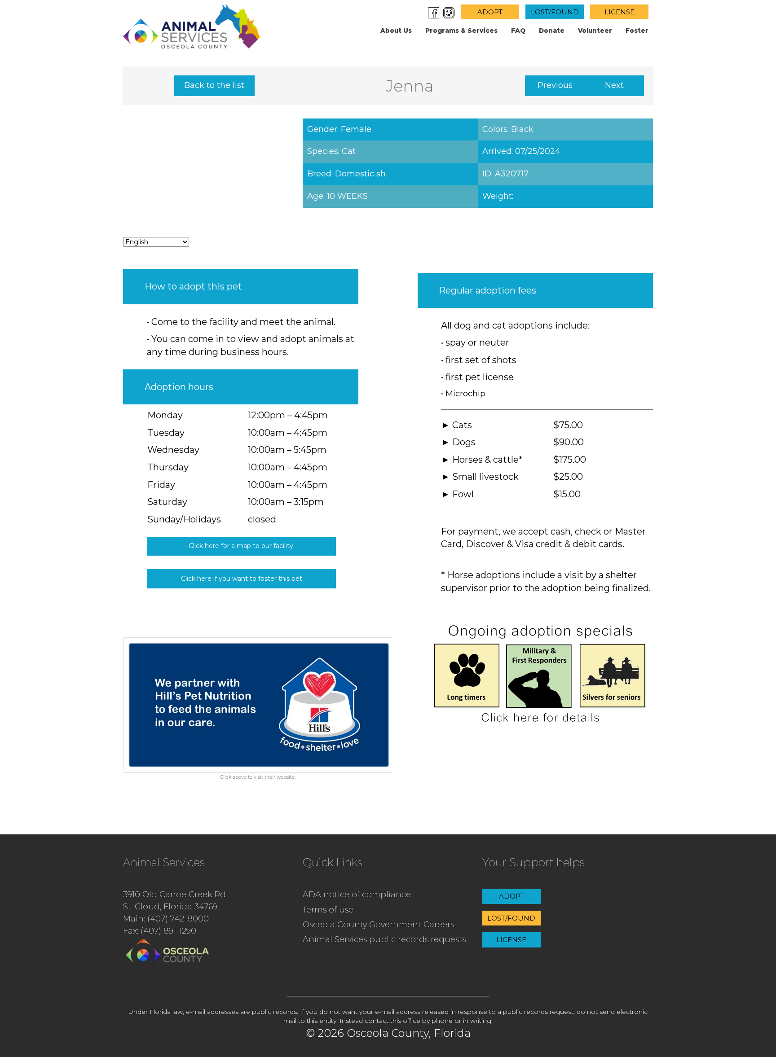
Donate (551, 30)
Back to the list (214, 85)
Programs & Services (461, 30)
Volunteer (595, 30)
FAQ (518, 30)
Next (614, 85)
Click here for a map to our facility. (242, 546)
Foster (637, 30)
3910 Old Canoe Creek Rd (174, 894)
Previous (555, 85)
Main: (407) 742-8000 (166, 919)
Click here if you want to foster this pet (241, 579)
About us (396, 30)
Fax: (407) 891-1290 (159, 931)
